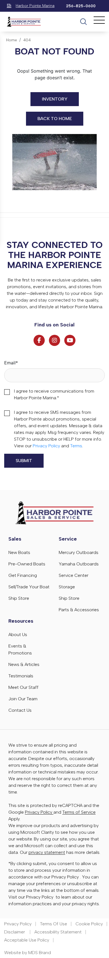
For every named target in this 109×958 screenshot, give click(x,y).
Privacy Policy (46, 445)
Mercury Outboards (78, 552)
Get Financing (22, 575)
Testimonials (20, 676)
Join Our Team (22, 698)
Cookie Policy (89, 923)
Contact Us (20, 710)
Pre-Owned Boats (26, 564)
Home (11, 40)
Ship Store (18, 598)
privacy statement (47, 852)
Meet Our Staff (23, 687)
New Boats (19, 552)
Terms (76, 445)
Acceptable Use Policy (26, 940)
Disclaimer (15, 932)
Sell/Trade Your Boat (28, 586)
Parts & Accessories (79, 609)
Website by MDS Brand (27, 952)
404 (27, 40)
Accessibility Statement (58, 932)
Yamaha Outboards (79, 564)
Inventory (54, 99)
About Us (17, 634)
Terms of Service (79, 812)
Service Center (73, 575)
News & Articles (23, 664)
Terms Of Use (53, 923)
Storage (67, 586)
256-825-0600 (81, 6)
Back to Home (54, 118)
